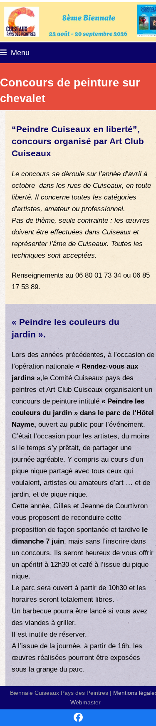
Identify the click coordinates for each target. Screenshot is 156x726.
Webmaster (85, 702)
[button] (15, 52)
